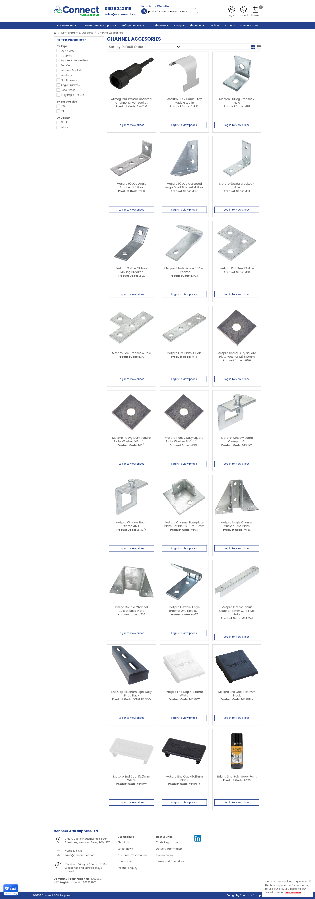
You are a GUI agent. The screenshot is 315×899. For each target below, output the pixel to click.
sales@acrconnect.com (121, 14)
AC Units (229, 25)
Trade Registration (167, 842)
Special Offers (249, 25)
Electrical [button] (196, 25)
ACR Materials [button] (65, 25)
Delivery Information (169, 849)
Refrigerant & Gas (133, 25)
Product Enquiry (127, 868)
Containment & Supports (77, 33)
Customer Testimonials (132, 855)
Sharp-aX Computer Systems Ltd (261, 895)
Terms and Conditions (170, 861)
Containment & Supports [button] (98, 25)
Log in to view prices (131, 125)
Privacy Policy (164, 855)
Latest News (125, 849)
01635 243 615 (118, 8)
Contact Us (125, 861)
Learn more (293, 892)
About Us (123, 842)
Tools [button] (213, 25)
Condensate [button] (158, 25)
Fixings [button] (178, 25)
